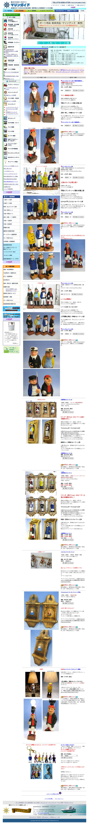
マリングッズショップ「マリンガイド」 (68, 72)
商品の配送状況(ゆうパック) (11, 181)
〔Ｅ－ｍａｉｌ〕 (59, 798)
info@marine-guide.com (43, 813)
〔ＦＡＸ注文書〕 (48, 798)
